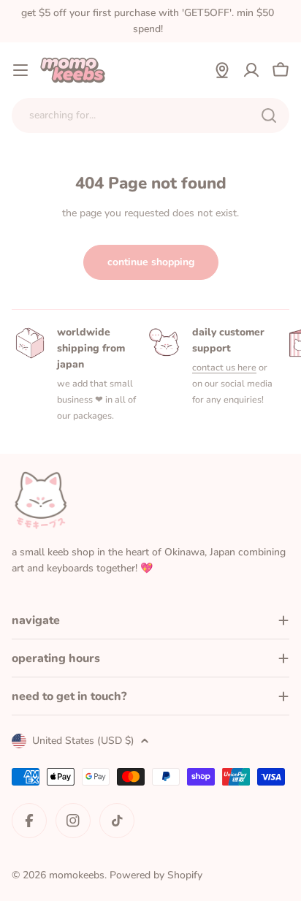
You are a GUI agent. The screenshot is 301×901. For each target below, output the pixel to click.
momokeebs (76, 875)
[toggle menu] (20, 70)
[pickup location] (222, 70)
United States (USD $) (83, 741)
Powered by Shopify (156, 875)
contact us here (224, 367)
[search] (269, 115)
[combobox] (150, 115)
